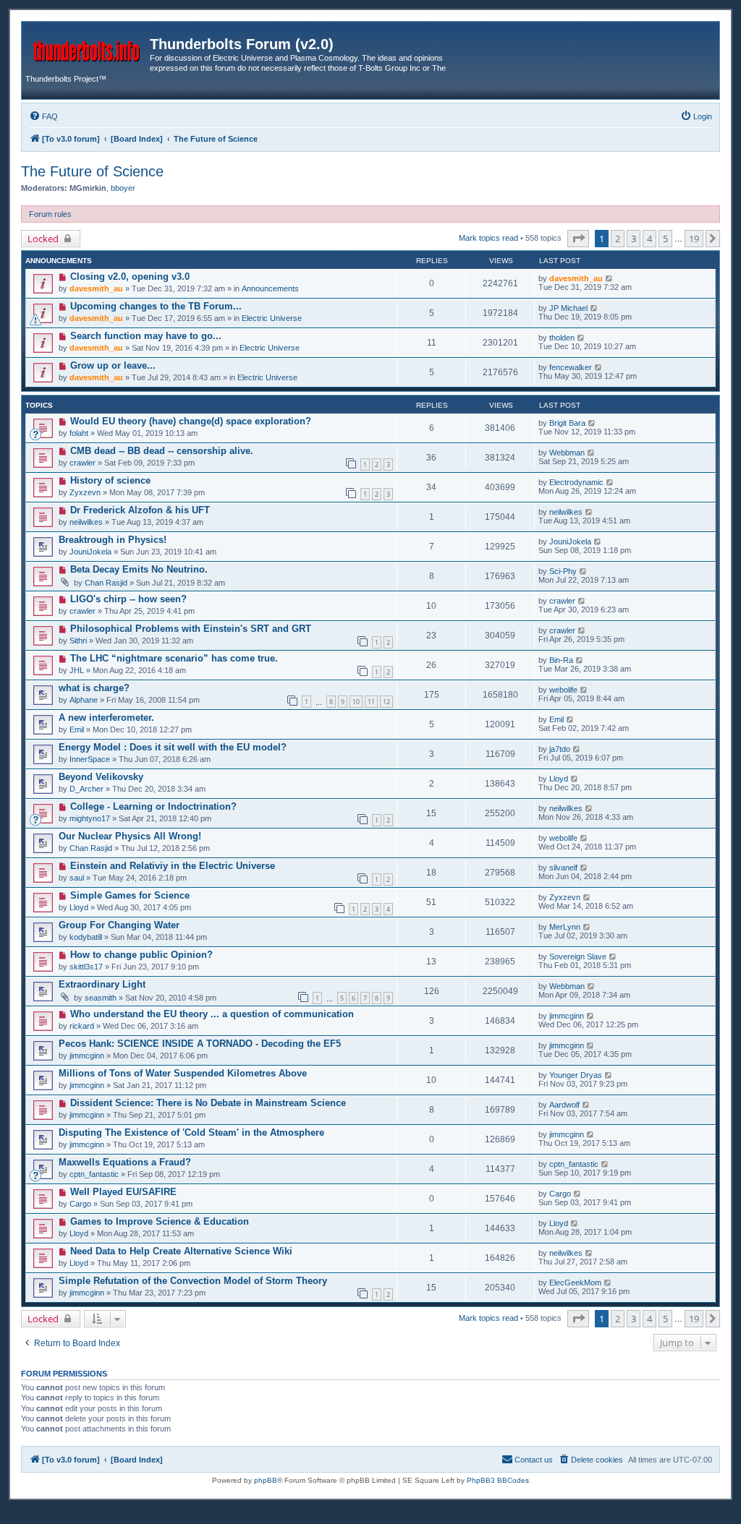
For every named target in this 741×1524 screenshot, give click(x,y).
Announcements (270, 288)
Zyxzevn (85, 492)
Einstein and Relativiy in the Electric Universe (172, 865)
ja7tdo (559, 749)
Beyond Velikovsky (101, 776)
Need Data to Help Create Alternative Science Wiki (181, 1251)
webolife (563, 689)
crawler (82, 462)
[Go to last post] (609, 278)
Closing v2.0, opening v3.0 (130, 276)
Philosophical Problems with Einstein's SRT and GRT (190, 628)
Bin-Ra (561, 660)
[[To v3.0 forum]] (87, 48)
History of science (110, 480)
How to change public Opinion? (141, 954)
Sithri (78, 640)
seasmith (101, 997)
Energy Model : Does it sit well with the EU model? (173, 747)
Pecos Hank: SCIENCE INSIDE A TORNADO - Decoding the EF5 (200, 1043)
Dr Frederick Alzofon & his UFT (140, 510)
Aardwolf (564, 1104)
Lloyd (558, 778)
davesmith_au (96, 288)
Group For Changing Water (119, 925)
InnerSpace (89, 759)
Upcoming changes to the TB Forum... (156, 306)
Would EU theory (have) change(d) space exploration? (190, 421)
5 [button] (665, 238)
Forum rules (50, 214)
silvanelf (563, 867)
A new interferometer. (106, 717)
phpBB (265, 1480)
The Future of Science (92, 171)
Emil (76, 729)
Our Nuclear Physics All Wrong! (130, 836)
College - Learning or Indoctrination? (153, 806)
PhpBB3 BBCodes (498, 1480)
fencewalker (570, 367)
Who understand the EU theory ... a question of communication (212, 1014)
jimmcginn (566, 1015)
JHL (76, 670)
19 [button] (694, 238)
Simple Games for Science (130, 895)
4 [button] (649, 238)
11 (371, 701)
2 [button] (617, 238)
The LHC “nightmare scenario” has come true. (174, 658)
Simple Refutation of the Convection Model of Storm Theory (193, 1280)
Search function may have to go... (145, 335)
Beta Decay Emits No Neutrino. (139, 569)
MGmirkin (87, 188)
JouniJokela (90, 551)
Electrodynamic (576, 482)
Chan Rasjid (106, 582)
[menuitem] (43, 116)
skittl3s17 (86, 966)
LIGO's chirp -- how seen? (128, 599)
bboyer (123, 188)
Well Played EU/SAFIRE (123, 1191)
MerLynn (564, 926)
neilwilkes (86, 522)
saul (76, 877)
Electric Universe (272, 318)
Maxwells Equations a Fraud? (125, 1162)
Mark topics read (488, 238)
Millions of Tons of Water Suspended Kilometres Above (183, 1073)
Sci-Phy (563, 571)
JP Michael (568, 308)
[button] (578, 238)
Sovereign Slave (577, 956)
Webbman (567, 452)
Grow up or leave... (113, 365)
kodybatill (85, 937)
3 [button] (633, 238)
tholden (562, 337)
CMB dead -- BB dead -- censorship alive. (161, 450)
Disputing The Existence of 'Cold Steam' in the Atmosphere (191, 1132)
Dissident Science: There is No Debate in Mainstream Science (208, 1102)
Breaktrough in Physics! (112, 539)
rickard (81, 1026)
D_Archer (86, 788)
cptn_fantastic (94, 1174)
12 (386, 701)
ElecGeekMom (575, 1282)
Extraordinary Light (102, 984)
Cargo (80, 1203)
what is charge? (94, 687)
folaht (78, 433)
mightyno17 (89, 818)
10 (356, 701)
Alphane (83, 699)
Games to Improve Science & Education (159, 1221)
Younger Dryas (575, 1075)
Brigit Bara (567, 423)
